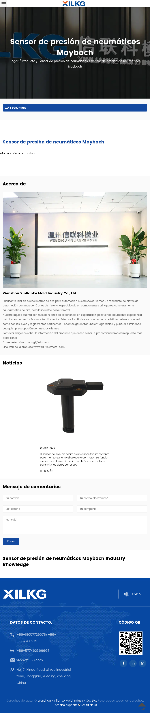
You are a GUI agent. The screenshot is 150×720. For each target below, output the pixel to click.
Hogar (14, 61)
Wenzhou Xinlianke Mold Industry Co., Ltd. (67, 700)
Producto (28, 61)
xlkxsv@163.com (29, 660)
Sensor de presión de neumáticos (63, 61)
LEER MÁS (46, 471)
